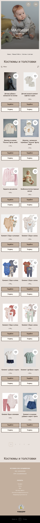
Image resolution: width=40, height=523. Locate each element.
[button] (28, 4)
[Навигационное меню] (36, 4)
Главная (8, 54)
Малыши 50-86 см (16, 54)
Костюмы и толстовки (27, 54)
